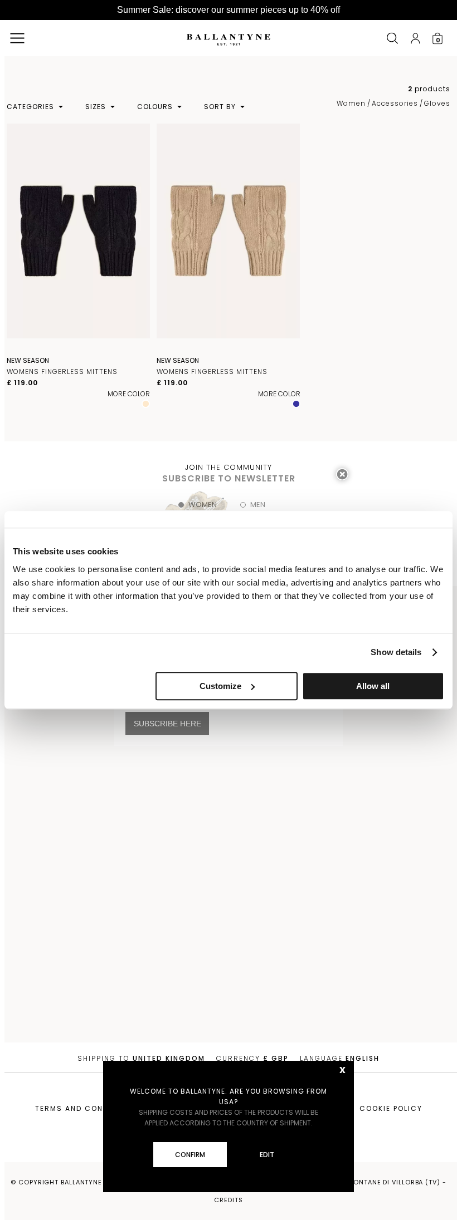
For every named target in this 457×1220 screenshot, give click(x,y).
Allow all (373, 686)
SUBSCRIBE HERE (167, 723)
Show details (396, 652)
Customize (220, 686)
